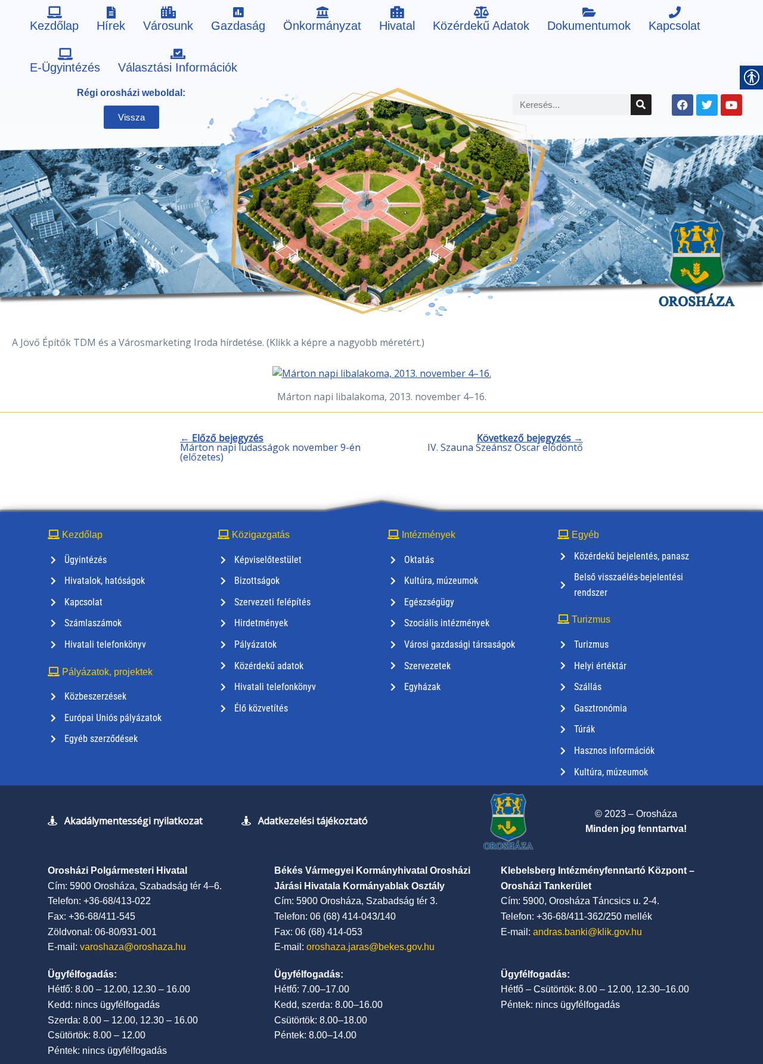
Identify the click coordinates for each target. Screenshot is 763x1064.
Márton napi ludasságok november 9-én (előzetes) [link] (270, 447)
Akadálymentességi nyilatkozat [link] (133, 820)
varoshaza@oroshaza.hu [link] (133, 947)
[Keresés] (641, 104)
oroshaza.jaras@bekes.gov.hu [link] (370, 947)
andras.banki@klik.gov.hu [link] (587, 932)
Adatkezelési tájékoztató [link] (313, 820)
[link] (54, 21)
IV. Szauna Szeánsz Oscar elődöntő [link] (505, 442)
